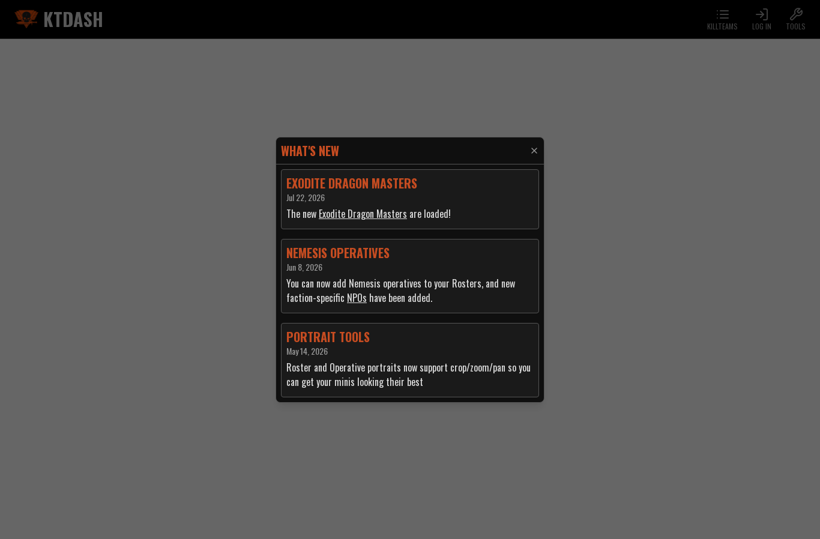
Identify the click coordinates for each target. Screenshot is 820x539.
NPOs (357, 298)
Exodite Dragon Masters (363, 213)
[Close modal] (534, 150)
